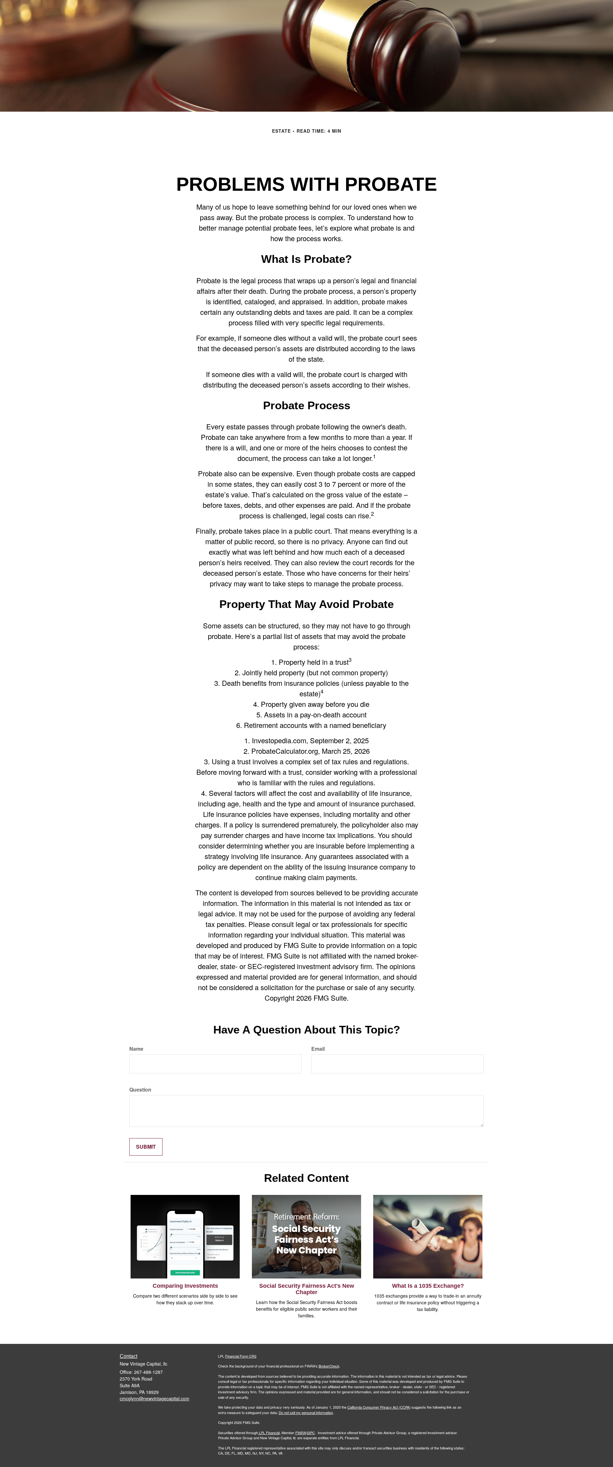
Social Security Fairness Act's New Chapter (306, 1289)
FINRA (300, 1432)
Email (318, 1048)
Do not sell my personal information (306, 1412)
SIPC (311, 1432)
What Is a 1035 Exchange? (428, 1286)
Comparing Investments (185, 1286)
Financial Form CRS (240, 1356)
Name (136, 1048)
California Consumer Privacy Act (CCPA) (379, 1407)
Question (140, 1089)
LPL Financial (269, 1432)
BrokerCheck (329, 1365)
